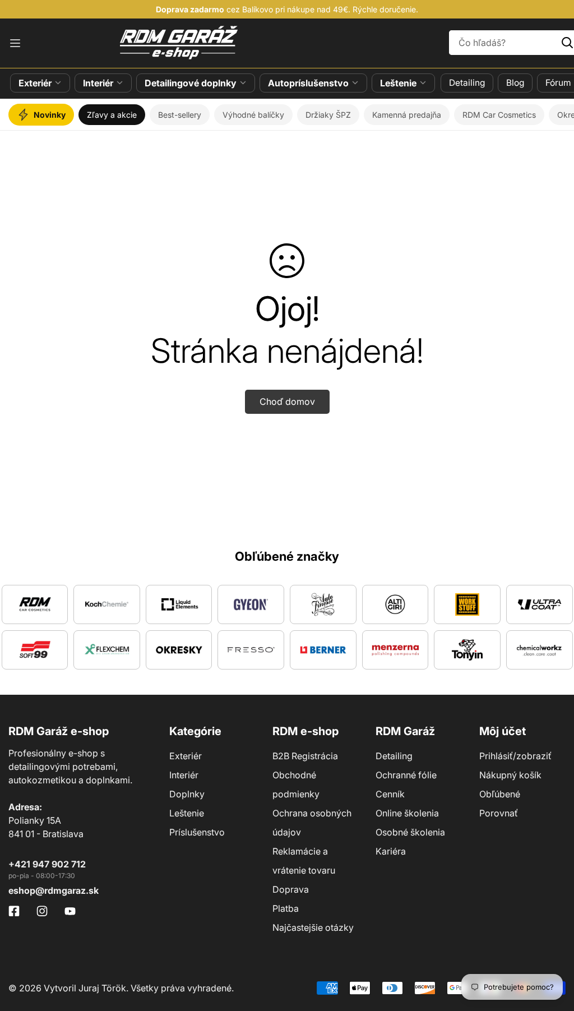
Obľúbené (499, 794)
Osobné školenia (410, 832)
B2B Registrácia (305, 755)
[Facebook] (14, 911)
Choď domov (287, 401)
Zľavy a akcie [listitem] (112, 114)
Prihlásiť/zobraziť (515, 755)
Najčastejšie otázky (313, 927)
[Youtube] (70, 911)
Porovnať (498, 813)
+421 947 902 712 (47, 864)
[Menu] (15, 43)
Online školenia (407, 813)
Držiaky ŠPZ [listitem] (328, 114)
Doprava (290, 889)
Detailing (467, 82)
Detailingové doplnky (191, 83)
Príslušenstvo (197, 832)
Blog (515, 82)
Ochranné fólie (406, 775)
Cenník (390, 794)
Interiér (98, 83)
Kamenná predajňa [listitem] (406, 114)
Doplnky (187, 794)
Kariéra (391, 851)
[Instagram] (42, 911)
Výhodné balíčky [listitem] (253, 114)
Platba (285, 908)
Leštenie (398, 83)
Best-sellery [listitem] (179, 114)
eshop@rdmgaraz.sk (53, 890)
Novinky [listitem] (50, 114)
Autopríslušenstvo (308, 83)
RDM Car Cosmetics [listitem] (499, 114)
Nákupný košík (510, 775)
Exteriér (35, 83)
